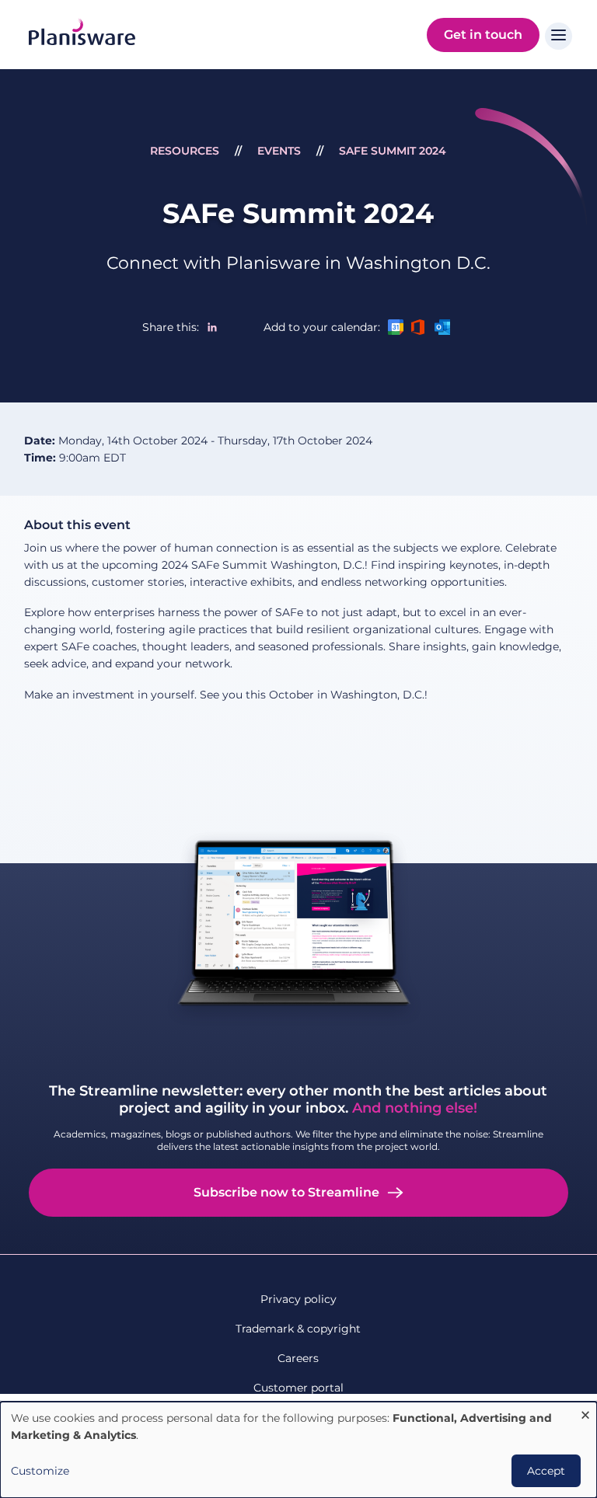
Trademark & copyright (298, 1329)
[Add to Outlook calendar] (442, 327)
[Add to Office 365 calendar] (419, 327)
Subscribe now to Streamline (286, 1192)
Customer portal (298, 1388)
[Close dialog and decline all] (585, 1411)
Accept (546, 1471)
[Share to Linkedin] (212, 327)
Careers (298, 1358)
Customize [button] (40, 1471)
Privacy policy (298, 1299)
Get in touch (483, 34)
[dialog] (298, 1450)
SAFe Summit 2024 (392, 151)
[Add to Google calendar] (395, 327)
